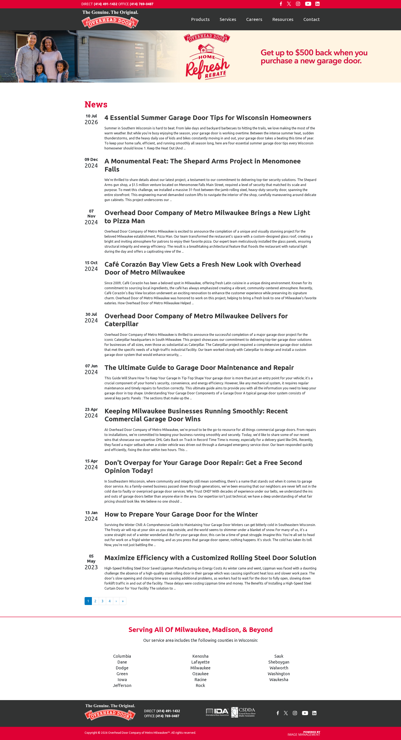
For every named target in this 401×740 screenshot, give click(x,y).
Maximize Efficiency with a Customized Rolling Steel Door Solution (210, 557)
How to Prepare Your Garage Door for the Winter (181, 514)
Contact (311, 19)
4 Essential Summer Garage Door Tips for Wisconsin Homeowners (207, 117)
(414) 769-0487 (141, 4)
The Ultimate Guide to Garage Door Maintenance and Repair (199, 367)
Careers (254, 19)
